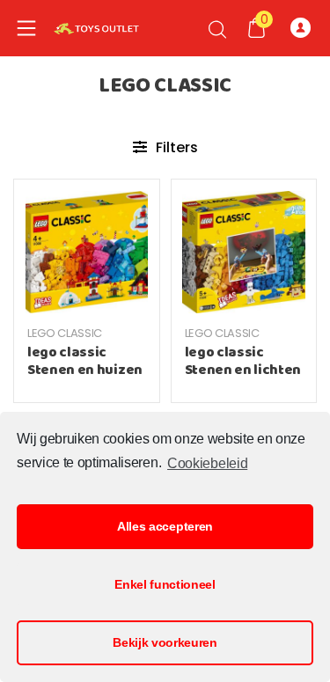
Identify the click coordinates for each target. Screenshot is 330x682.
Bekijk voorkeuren (165, 642)
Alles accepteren (165, 526)
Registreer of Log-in (303, 28)
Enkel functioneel (165, 584)
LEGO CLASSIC (64, 333)
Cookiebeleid (207, 463)
